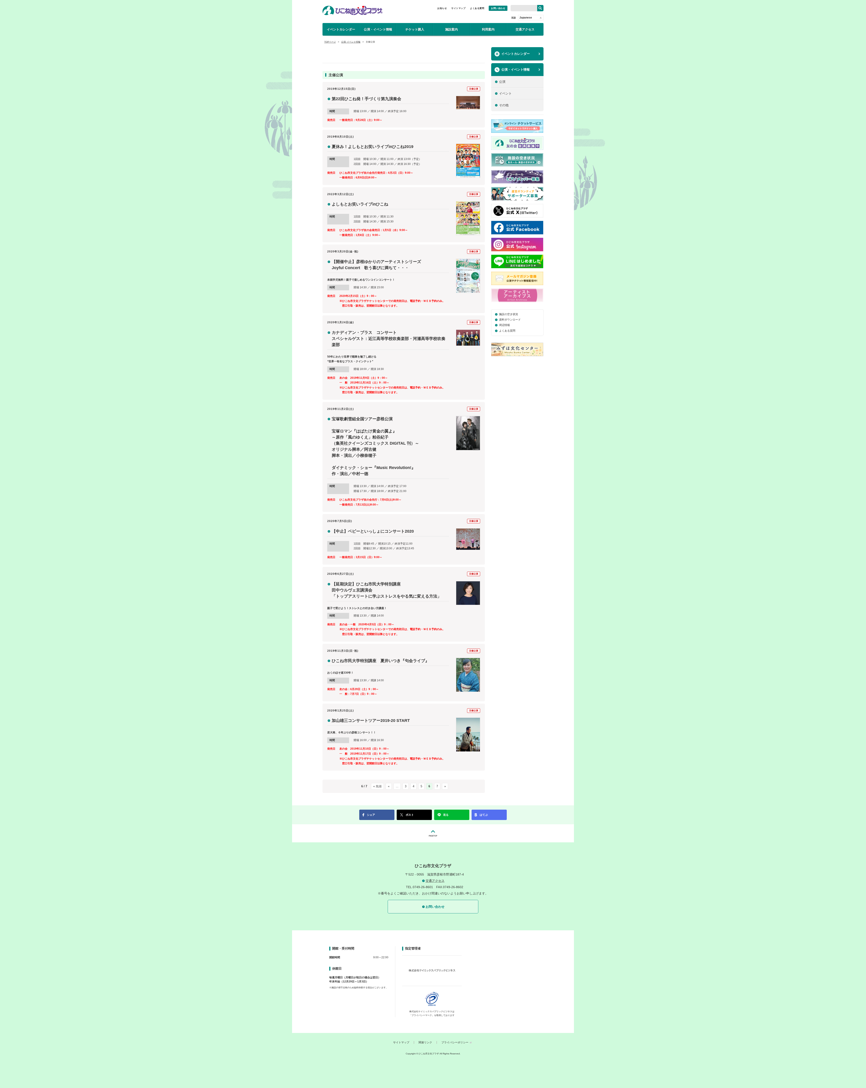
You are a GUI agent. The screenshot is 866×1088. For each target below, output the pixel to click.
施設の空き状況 (508, 314)
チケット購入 (414, 29)
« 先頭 (377, 786)
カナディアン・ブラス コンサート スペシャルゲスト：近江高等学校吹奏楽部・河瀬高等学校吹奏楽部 (388, 338)
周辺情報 (504, 325)
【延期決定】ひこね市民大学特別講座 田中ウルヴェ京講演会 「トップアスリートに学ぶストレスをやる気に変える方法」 (386, 590)
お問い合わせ (498, 8)
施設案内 (451, 29)
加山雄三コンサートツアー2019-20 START (371, 720)
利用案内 (488, 29)
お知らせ (442, 8)
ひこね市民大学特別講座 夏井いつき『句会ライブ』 (380, 660)
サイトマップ (458, 8)
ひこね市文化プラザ (352, 10)
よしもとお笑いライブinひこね (360, 204)
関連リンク (425, 1042)
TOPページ (330, 42)
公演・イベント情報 (378, 29)
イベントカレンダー (341, 29)
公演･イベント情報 (350, 42)
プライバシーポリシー (454, 1042)
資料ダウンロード (510, 319)
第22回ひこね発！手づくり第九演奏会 (366, 99)
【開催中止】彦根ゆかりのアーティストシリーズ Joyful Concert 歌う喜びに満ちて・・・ (376, 264)
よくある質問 (477, 8)
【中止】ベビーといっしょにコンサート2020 (373, 531)
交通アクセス (525, 29)
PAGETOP (433, 833)
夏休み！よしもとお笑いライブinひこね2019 (372, 146)
